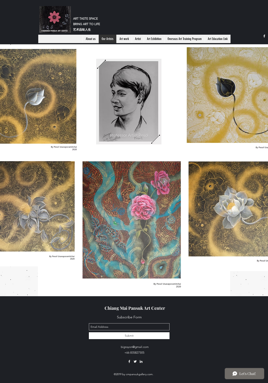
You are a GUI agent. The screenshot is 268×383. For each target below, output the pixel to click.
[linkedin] (141, 361)
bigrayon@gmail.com (135, 347)
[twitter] (135, 361)
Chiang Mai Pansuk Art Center (135, 308)
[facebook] (264, 36)
